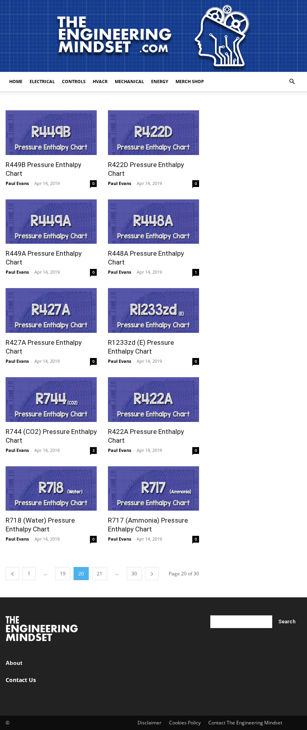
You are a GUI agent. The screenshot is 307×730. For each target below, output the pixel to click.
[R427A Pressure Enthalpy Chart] (51, 310)
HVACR (100, 81)
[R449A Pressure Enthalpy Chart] (51, 221)
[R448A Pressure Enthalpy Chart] (153, 221)
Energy (159, 81)
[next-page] (152, 573)
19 (63, 573)
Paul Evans (17, 183)
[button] (291, 82)
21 (99, 573)
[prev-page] (12, 573)
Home (15, 81)
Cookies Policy (185, 722)
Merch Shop (189, 81)
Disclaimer (149, 722)
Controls (74, 81)
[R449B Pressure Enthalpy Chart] (51, 132)
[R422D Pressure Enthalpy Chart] (153, 132)
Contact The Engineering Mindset (245, 722)
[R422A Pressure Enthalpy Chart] (153, 399)
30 (134, 573)
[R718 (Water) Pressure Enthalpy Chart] (51, 488)
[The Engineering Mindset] (153, 36)
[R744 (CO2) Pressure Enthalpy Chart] (51, 399)
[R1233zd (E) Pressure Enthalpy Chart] (153, 310)
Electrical (42, 81)
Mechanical (129, 81)
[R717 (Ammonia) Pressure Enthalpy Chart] (153, 488)
